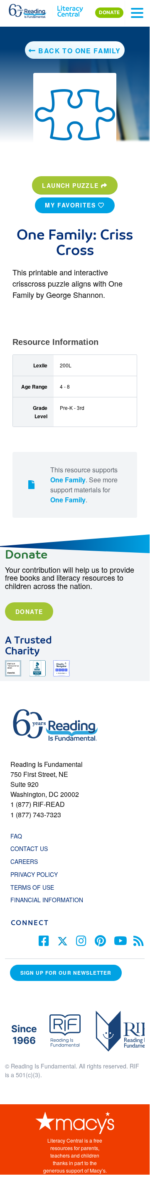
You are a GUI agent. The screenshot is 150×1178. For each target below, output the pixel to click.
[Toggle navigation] (137, 12)
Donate (29, 611)
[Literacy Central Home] (70, 9)
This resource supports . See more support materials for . (84, 484)
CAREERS (24, 861)
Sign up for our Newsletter (65, 972)
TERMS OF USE (36, 887)
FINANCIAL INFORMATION (46, 900)
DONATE (109, 12)
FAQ (16, 836)
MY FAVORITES (71, 205)
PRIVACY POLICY (34, 874)
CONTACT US (31, 848)
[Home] (32, 9)
